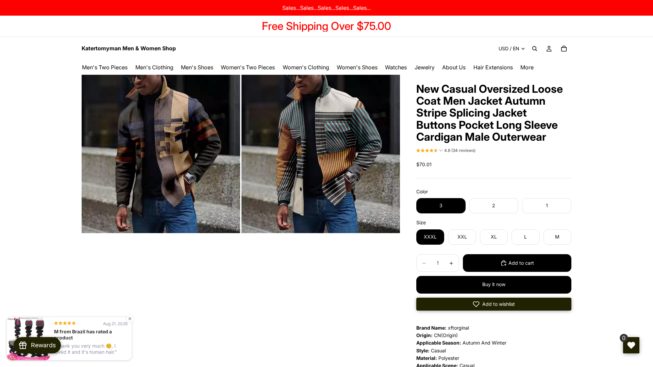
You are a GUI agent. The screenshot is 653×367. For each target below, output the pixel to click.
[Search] (534, 48)
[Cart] (563, 48)
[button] (445, 151)
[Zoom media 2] (320, 154)
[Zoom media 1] (161, 154)
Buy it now (493, 284)
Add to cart (521, 263)
